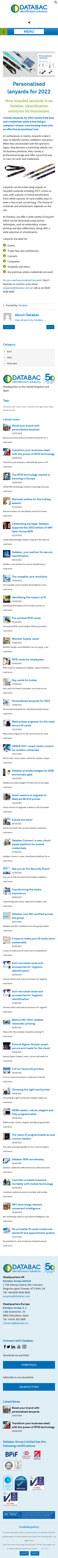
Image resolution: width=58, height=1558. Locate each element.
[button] (55, 2)
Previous (9, 327)
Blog (9, 351)
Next (50, 327)
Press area (12, 363)
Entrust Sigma (38, 407)
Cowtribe (30, 407)
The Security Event (9, 410)
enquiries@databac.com (16, 1296)
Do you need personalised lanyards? (23, 280)
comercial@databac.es (15, 1323)
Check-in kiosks (21, 407)
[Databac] (29, 12)
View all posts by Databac (30, 320)
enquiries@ (9, 288)
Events (46, 407)
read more (7, 442)
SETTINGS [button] (44, 1548)
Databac (23, 305)
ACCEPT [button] (24, 1553)
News (9, 357)
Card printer (7, 407)
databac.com (22, 288)
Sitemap (7, 1327)
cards (13, 407)
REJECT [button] (34, 1553)
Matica (51, 407)
